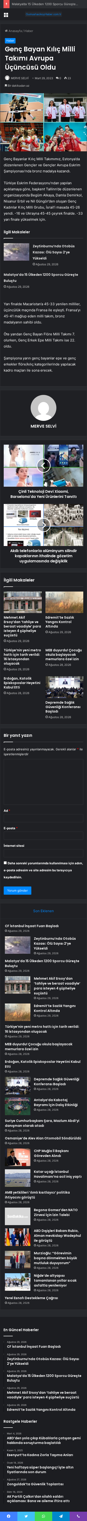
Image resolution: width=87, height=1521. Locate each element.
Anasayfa (15, 31)
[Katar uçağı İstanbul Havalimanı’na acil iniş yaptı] (17, 1178)
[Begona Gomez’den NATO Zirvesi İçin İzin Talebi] (17, 1216)
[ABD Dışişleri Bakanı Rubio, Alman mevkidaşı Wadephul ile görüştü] (17, 1237)
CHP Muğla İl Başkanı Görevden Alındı (51, 1153)
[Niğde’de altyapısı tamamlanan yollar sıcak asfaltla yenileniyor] (17, 1282)
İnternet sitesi (14, 845)
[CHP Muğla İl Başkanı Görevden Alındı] (17, 1157)
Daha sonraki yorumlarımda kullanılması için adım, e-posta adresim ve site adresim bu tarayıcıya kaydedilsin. (43, 870)
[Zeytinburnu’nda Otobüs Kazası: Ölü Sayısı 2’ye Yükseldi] (16, 252)
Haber (28, 31)
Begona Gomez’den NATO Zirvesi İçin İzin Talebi (56, 1212)
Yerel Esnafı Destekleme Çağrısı (31, 1298)
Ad (7, 810)
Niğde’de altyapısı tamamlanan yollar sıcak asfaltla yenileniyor (55, 1280)
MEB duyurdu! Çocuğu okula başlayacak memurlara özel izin (63, 654)
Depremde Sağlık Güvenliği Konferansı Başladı (63, 707)
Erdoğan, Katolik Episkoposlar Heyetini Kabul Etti (22, 683)
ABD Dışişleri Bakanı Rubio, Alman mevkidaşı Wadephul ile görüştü (57, 1235)
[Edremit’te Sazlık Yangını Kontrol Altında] (64, 602)
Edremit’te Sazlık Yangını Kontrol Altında (59, 622)
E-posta (11, 828)
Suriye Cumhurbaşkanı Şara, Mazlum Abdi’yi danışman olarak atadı (42, 1123)
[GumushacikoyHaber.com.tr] (43, 14)
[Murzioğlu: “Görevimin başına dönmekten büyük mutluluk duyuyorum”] (17, 1259)
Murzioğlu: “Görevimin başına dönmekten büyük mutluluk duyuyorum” (55, 1258)
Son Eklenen (43, 911)
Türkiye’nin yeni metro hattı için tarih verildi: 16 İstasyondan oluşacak (22, 657)
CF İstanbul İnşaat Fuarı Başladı (32, 926)
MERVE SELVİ (20, 78)
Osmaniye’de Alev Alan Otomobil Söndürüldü (43, 1138)
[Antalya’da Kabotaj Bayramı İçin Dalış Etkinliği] (17, 1106)
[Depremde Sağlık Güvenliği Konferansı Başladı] (64, 687)
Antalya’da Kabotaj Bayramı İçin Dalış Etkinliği (56, 1102)
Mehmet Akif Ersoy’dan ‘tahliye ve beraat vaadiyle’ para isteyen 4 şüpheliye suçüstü (22, 626)
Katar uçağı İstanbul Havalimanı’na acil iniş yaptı (58, 1174)
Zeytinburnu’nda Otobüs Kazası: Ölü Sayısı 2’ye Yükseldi (54, 252)
